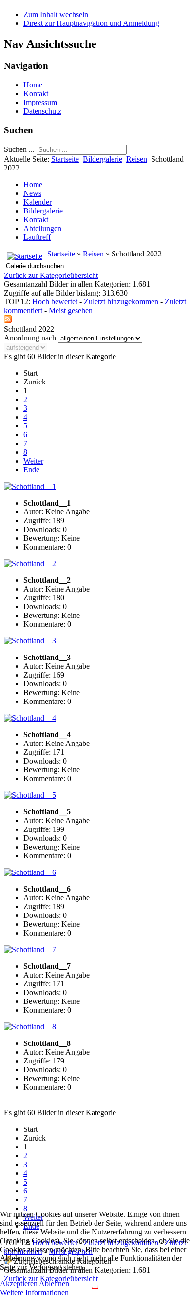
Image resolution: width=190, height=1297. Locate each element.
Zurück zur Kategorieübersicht (51, 275)
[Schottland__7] (30, 949)
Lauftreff (37, 237)
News (32, 193)
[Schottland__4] (30, 718)
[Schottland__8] (30, 1026)
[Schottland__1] (30, 486)
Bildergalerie (102, 159)
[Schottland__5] (30, 795)
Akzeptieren (19, 1283)
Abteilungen (42, 228)
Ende (31, 470)
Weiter (33, 461)
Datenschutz (42, 111)
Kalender (37, 202)
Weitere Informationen (34, 1292)
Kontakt (35, 93)
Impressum (40, 102)
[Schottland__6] (30, 872)
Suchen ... (19, 149)
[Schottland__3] (30, 641)
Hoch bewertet (54, 302)
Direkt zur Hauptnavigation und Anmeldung (91, 23)
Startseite (65, 159)
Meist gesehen (71, 310)
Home (32, 85)
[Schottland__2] (30, 563)
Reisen (136, 159)
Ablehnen (54, 1283)
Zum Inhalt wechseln (55, 14)
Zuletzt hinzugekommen (121, 302)
